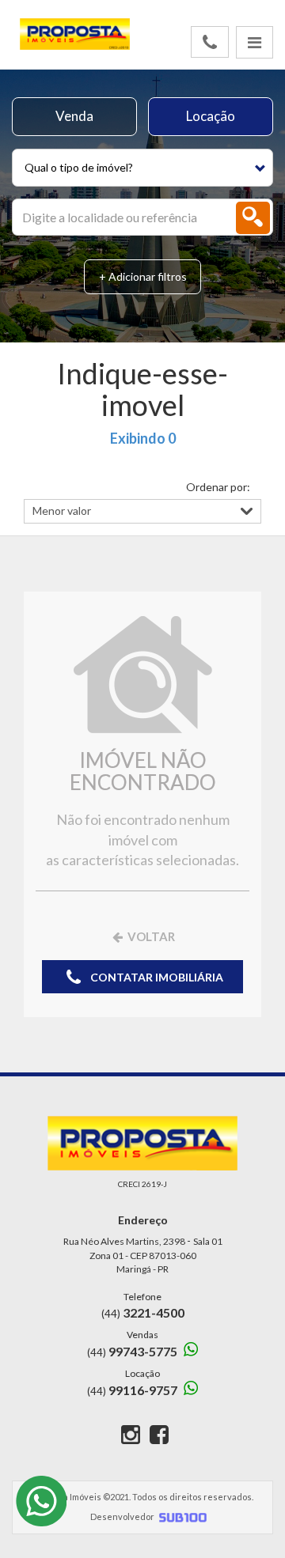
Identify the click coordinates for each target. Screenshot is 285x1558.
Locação (210, 116)
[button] (142, 168)
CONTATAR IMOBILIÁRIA (155, 977)
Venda (74, 116)
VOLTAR (150, 936)
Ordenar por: (218, 486)
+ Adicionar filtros (143, 276)
